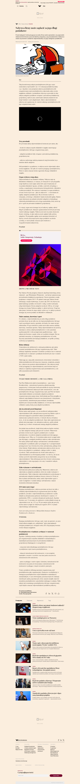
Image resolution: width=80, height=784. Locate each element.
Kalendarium (28, 765)
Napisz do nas (19, 749)
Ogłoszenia (40, 748)
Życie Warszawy (54, 755)
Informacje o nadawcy (29, 751)
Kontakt (17, 748)
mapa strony (19, 765)
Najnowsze (40, 600)
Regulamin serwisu (29, 749)
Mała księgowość (54, 751)
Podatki (31, 24)
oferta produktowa (39, 765)
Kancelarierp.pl (54, 752)
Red (20, 80)
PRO (44, 6)
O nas (17, 746)
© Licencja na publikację (25, 590)
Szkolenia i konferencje (21, 761)
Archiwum (40, 751)
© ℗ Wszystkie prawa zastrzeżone (27, 592)
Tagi (49, 600)
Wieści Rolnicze (54, 754)
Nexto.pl (52, 749)
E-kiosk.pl (52, 746)
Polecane (29, 600)
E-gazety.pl (53, 748)
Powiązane (19, 600)
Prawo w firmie (25, 24)
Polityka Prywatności (29, 746)
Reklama (40, 746)
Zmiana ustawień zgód (30, 748)
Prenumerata (41, 749)
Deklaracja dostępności (30, 752)
